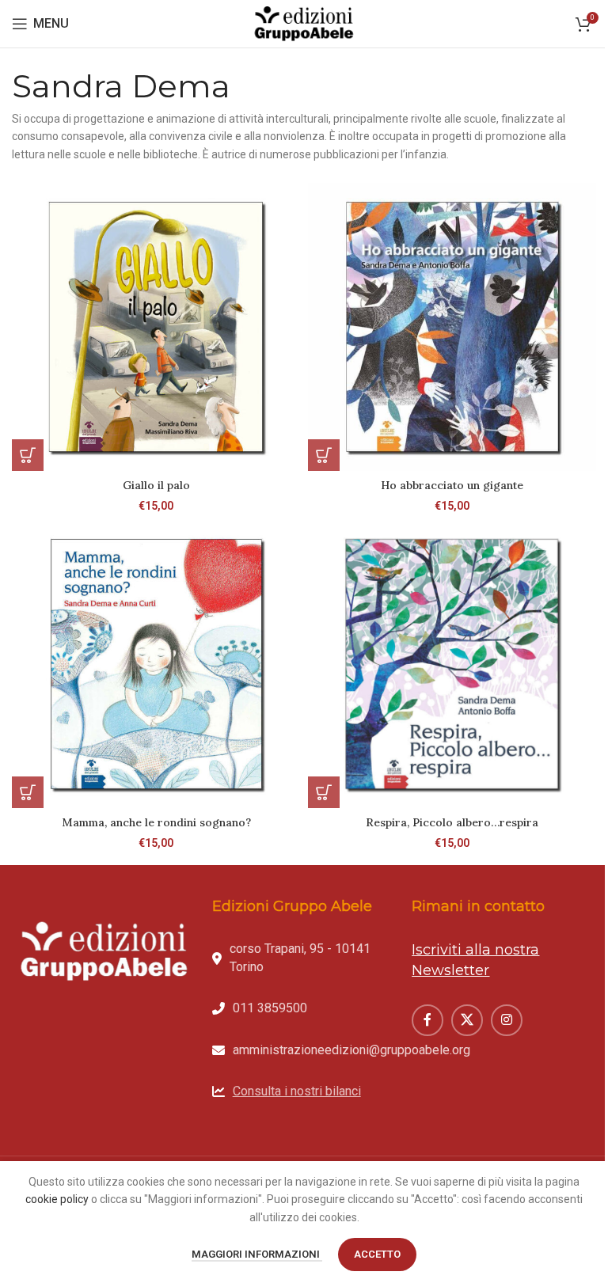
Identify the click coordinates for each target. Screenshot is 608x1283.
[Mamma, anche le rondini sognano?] (156, 664)
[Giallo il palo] (156, 327)
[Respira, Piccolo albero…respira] (452, 664)
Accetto (377, 1254)
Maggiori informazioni (257, 1254)
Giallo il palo (156, 485)
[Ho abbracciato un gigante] (452, 327)
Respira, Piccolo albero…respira (452, 822)
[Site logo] (304, 23)
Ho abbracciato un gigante (452, 485)
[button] (28, 455)
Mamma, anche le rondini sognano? (156, 822)
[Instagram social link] (506, 1020)
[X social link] (467, 1020)
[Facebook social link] (427, 1020)
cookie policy (57, 1199)
